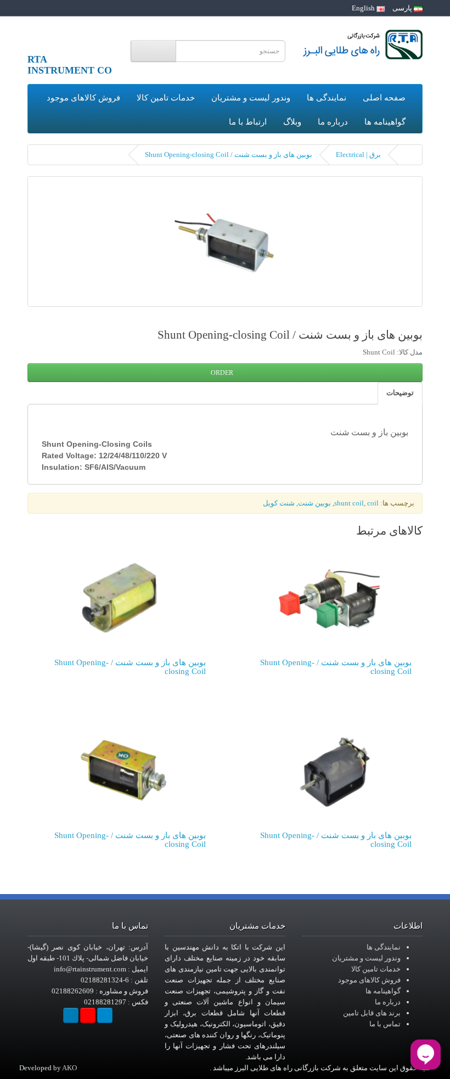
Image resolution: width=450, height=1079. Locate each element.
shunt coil (349, 503)
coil (373, 503)
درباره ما (333, 121)
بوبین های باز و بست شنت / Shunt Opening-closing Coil (228, 154)
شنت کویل (279, 503)
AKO (69, 1068)
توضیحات (400, 393)
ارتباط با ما (248, 121)
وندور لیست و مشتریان (250, 97)
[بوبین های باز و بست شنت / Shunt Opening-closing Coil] (225, 241)
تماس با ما (385, 1024)
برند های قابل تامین (372, 1013)
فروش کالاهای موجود (83, 97)
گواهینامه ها (385, 121)
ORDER (223, 372)
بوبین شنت (314, 503)
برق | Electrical (358, 154)
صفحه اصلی (384, 97)
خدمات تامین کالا (166, 97)
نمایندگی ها (326, 97)
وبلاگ (292, 121)
